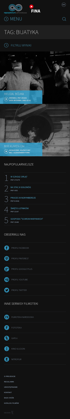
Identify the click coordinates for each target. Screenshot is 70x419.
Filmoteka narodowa (22, 317)
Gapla (14, 338)
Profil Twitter (19, 290)
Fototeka (16, 327)
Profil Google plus (21, 269)
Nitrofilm (16, 359)
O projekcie (9, 376)
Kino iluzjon (18, 348)
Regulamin (9, 382)
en (64, 5)
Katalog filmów (11, 403)
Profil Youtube (19, 279)
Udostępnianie (11, 387)
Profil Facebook (20, 247)
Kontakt (8, 392)
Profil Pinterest (20, 258)
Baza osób (9, 398)
